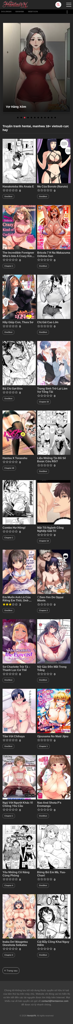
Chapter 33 (44, 402)
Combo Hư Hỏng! (14, 527)
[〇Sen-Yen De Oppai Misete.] (53, 571)
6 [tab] (34, 117)
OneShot (8, 196)
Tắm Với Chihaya (14, 736)
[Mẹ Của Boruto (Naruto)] (53, 160)
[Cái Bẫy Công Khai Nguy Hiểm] (53, 916)
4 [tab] (28, 117)
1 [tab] (18, 117)
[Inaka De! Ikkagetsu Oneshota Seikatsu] (19, 916)
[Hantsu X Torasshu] (19, 432)
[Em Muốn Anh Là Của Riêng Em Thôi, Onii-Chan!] (19, 571)
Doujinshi (6, 12)
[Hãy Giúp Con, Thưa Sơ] (19, 296)
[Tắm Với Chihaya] (19, 710)
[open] (68, 5)
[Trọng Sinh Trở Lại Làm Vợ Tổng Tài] (53, 363)
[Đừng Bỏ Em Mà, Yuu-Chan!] (53, 846)
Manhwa (19, 12)
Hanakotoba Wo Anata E (18, 186)
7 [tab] (38, 117)
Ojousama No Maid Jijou (52, 736)
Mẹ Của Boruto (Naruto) (52, 186)
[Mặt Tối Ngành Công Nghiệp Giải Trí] (53, 502)
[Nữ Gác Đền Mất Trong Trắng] (53, 641)
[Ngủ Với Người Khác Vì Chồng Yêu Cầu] (19, 777)
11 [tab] (51, 117)
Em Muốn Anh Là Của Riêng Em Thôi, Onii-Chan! (17, 600)
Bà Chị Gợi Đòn (13, 388)
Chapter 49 (9, 468)
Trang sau (11, 970)
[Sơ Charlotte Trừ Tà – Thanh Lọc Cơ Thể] (19, 641)
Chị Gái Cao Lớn (47, 322)
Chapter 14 (44, 541)
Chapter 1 (8, 266)
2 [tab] (21, 117)
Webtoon (33, 12)
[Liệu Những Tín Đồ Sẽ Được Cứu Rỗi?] (53, 432)
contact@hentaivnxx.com (54, 1001)
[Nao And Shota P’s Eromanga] (53, 777)
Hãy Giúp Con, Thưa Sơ (18, 322)
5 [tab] (31, 117)
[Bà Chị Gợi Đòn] (19, 363)
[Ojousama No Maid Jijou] (53, 710)
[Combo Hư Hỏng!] (19, 502)
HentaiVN (31, 1015)
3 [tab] (24, 117)
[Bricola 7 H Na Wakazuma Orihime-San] (53, 227)
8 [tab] (41, 117)
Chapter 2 (43, 610)
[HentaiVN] (15, 4)
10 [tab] (48, 117)
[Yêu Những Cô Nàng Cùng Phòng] (19, 846)
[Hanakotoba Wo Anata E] (19, 160)
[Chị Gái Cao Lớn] (53, 296)
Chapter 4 (8, 885)
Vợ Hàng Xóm (16, 106)
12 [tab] (55, 117)
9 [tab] (45, 117)
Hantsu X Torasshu (15, 458)
